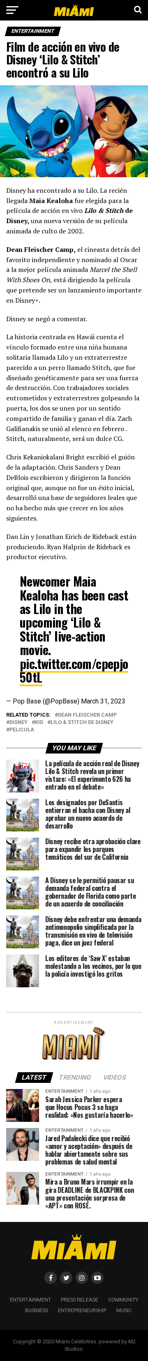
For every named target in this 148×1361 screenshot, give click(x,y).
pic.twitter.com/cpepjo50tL (74, 670)
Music (124, 1310)
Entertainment (30, 1300)
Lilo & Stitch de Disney (82, 722)
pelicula (21, 730)
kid (39, 722)
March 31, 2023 (103, 701)
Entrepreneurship (82, 1310)
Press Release (79, 1300)
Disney (18, 722)
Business (36, 1310)
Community (123, 1300)
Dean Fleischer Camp (87, 715)
